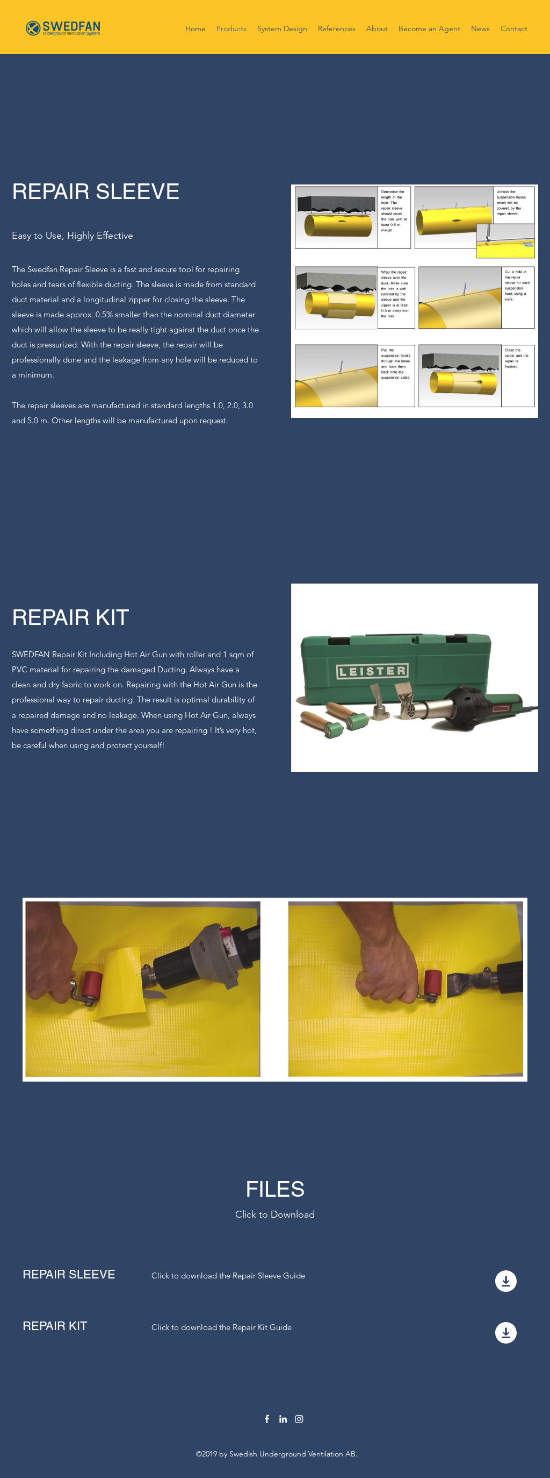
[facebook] (267, 1418)
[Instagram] (299, 1418)
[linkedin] (283, 1418)
